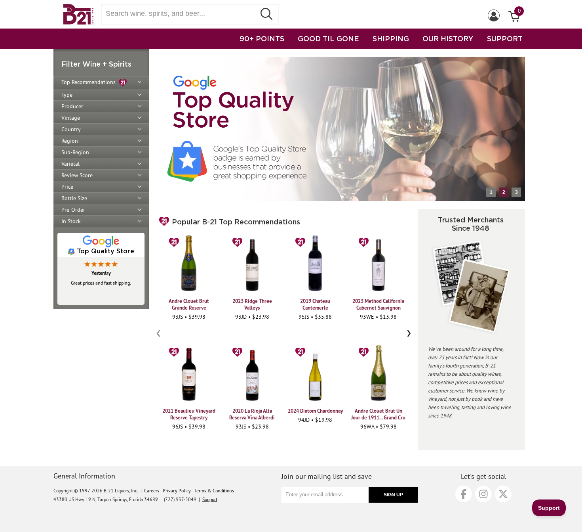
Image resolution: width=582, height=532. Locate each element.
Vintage (70, 117)
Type (66, 94)
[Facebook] (463, 494)
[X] (503, 494)
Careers (151, 491)
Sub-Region (75, 152)
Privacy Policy (177, 491)
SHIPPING (391, 38)
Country (71, 129)
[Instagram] (483, 494)
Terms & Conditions (214, 491)
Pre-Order (73, 209)
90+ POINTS (262, 38)
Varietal (70, 163)
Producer (72, 106)
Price (67, 186)
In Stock (71, 221)
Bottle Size (74, 198)
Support (209, 499)
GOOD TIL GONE (328, 38)
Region (69, 140)
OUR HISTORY (448, 38)
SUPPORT (505, 38)
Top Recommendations (90, 82)
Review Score (77, 175)
